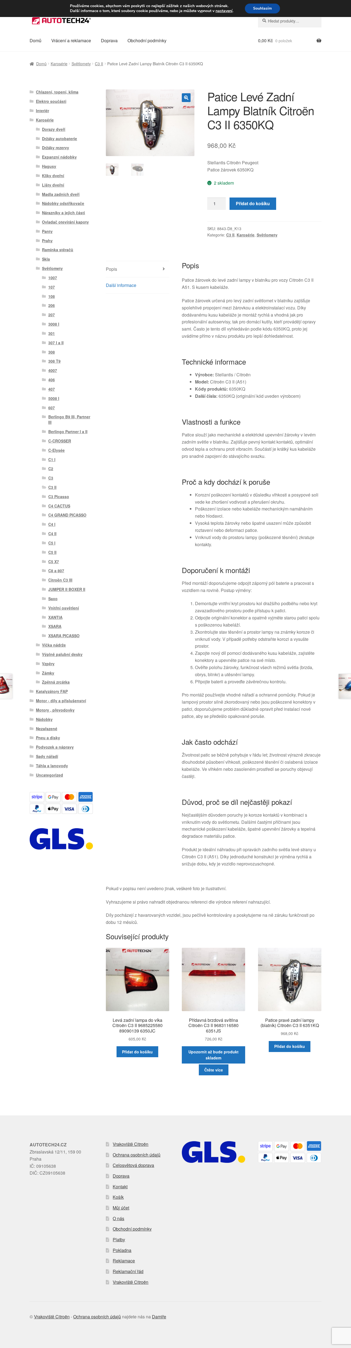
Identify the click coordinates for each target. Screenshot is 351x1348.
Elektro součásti (51, 101)
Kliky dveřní (53, 175)
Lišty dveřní (53, 185)
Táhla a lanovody (52, 765)
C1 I (51, 459)
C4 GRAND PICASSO (67, 515)
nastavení (224, 11)
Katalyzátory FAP (52, 691)
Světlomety (81, 63)
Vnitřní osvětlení (63, 608)
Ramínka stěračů (57, 249)
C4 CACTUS (59, 506)
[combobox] (289, 20)
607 (51, 407)
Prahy (47, 240)
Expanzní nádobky (59, 157)
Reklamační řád (128, 1271)
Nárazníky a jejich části (63, 212)
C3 (50, 478)
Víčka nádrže (54, 645)
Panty (47, 231)
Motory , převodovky (55, 710)
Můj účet (121, 1208)
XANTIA (55, 617)
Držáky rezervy (55, 147)
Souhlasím (262, 8)
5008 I (53, 398)
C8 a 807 (56, 570)
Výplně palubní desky (62, 654)
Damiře (159, 1316)
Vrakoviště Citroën (130, 1144)
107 (51, 287)
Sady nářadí (47, 756)
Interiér (42, 110)
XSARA (54, 626)
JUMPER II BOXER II (66, 589)
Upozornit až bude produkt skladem (213, 1055)
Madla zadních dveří (61, 194)
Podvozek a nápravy (55, 747)
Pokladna (122, 1250)
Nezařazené (46, 728)
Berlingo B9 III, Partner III (69, 419)
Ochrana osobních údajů (136, 1155)
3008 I (53, 324)
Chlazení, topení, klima (57, 92)
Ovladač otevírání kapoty (65, 222)
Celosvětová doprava (133, 1165)
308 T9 (54, 361)
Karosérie (59, 63)
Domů (35, 40)
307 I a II (56, 342)
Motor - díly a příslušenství (61, 700)
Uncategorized (49, 775)
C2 (50, 468)
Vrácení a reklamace (71, 40)
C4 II (52, 533)
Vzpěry (48, 663)
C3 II (99, 63)
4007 (52, 370)
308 (51, 352)
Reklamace (124, 1260)
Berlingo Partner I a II (67, 431)
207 (51, 314)
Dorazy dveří (53, 129)
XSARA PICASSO (64, 635)
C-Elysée (56, 450)
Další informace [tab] (121, 285)
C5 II (52, 552)
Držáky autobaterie (59, 138)
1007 (52, 277)
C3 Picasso (58, 496)
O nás (118, 1218)
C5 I (51, 543)
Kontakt (120, 1186)
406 (51, 379)
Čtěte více (213, 1070)
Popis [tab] (111, 269)
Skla (46, 259)
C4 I (51, 524)
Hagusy (49, 166)
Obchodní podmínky (147, 40)
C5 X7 (53, 561)
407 (51, 389)
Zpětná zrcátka (56, 682)
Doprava (109, 40)
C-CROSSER (59, 441)
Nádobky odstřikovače (63, 203)
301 (51, 333)
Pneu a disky (48, 737)
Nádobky (44, 719)
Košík (118, 1197)
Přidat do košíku (253, 203)
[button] (186, 97)
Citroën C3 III (60, 580)
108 (51, 296)
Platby (119, 1239)
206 (51, 305)
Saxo (53, 598)
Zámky (48, 673)
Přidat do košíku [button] (137, 1051)
